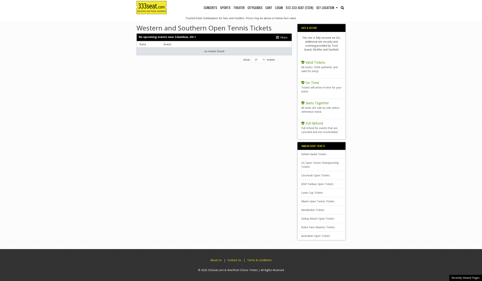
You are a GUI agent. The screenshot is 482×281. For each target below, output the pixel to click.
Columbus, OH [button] (166, 37)
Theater (239, 7)
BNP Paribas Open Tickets (317, 184)
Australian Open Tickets (315, 236)
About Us (216, 260)
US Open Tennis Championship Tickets (320, 164)
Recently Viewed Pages (465, 277)
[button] (342, 7)
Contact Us (234, 260)
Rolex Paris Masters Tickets (318, 227)
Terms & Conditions (259, 260)
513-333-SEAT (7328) (299, 7)
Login (279, 7)
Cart (268, 7)
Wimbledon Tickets (312, 210)
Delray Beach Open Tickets (317, 218)
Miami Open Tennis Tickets (317, 201)
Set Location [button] (325, 7)
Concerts (210, 7)
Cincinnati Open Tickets (315, 175)
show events (259, 59)
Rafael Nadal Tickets (313, 154)
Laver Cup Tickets (312, 192)
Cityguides (255, 7)
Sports (225, 7)
